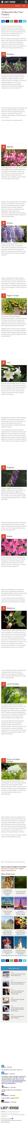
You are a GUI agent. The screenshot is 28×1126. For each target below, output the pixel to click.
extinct (23, 330)
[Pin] (16, 21)
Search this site (26, 2)
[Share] (3, 21)
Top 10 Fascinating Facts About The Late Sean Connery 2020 (17, 992)
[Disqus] (14, 1083)
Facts (2, 9)
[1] (20, 87)
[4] (10, 335)
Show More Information (22, 2)
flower (3, 40)
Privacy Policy (21, 1114)
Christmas (4, 77)
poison (15, 714)
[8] (23, 646)
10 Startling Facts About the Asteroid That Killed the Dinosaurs (17, 1009)
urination (3, 724)
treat (7, 169)
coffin (3, 566)
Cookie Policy (4, 1116)
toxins (5, 638)
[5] (25, 440)
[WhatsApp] (11, 21)
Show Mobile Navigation (2, 2)
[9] (5, 711)
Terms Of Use (14, 1114)
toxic (16, 522)
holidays (19, 84)
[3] (6, 254)
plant (5, 790)
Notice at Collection (5, 1122)
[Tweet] (7, 21)
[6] (14, 529)
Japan (9, 427)
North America (13, 822)
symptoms (4, 322)
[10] (6, 825)
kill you (16, 524)
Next (24, 6)
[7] (17, 566)
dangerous (4, 433)
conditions (4, 177)
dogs (11, 287)
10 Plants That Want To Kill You (11, 868)
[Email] (24, 21)
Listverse (3, 1111)
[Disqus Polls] (14, 1043)
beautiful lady (10, 677)
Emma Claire (6, 17)
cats (6, 287)
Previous (17, 6)
